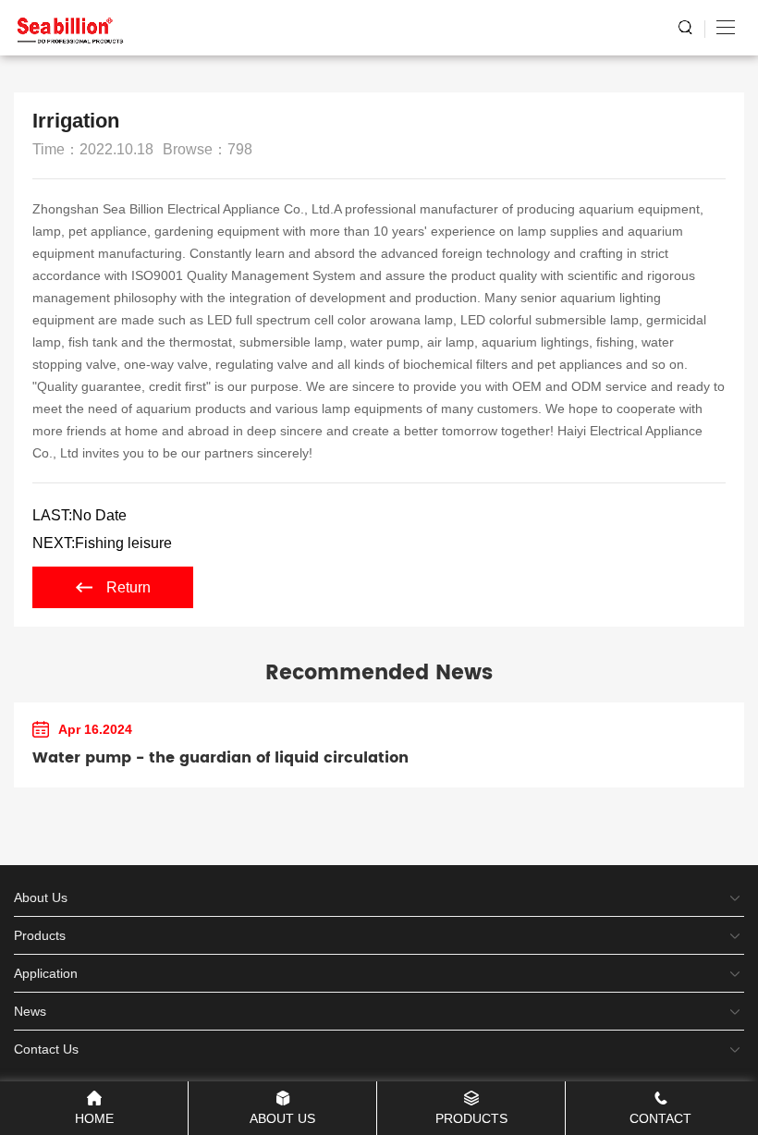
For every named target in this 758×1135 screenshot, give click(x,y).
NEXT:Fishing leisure (102, 543)
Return (128, 587)
